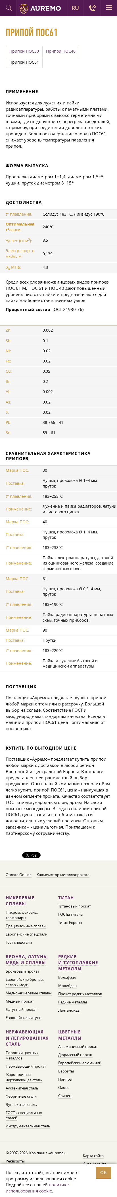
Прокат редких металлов (80, 993)
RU (75, 8)
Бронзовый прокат (22, 971)
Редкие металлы (72, 1002)
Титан (66, 898)
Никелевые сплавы (20, 901)
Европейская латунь (23, 1017)
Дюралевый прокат (75, 1054)
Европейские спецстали (26, 934)
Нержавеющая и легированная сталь (27, 1038)
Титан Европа (70, 922)
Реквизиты (15, 1161)
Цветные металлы (70, 1035)
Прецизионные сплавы (26, 925)
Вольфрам (67, 977)
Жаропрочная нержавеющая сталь (24, 1077)
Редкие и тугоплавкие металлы (78, 963)
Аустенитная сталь (22, 1088)
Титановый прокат (74, 906)
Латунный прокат (21, 1009)
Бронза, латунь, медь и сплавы (27, 960)
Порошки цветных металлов (22, 1055)
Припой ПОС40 (61, 51)
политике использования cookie (37, 1188)
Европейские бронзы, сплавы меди (25, 982)
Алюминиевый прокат (78, 1046)
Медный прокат (20, 1001)
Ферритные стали (21, 1096)
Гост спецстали (19, 942)
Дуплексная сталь (21, 1104)
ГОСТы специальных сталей (24, 1115)
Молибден (67, 985)
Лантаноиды (69, 1010)
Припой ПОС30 (24, 51)
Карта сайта (93, 1155)
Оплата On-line (19, 874)
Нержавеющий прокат (26, 1066)
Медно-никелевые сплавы (29, 993)
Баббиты (66, 1071)
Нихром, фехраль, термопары (22, 915)
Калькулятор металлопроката (63, 874)
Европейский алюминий (79, 1062)
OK (103, 1172)
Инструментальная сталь (28, 1126)
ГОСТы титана (70, 914)
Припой (65, 1079)
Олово (64, 1087)
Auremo (40, 8)
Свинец (64, 1095)
